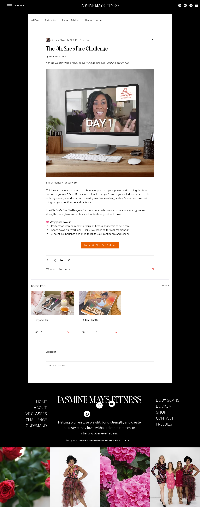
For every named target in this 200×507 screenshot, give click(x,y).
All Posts (35, 20)
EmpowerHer (41, 320)
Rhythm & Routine (93, 20)
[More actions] (152, 40)
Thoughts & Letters (71, 20)
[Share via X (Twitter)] (54, 260)
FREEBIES (164, 424)
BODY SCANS (167, 400)
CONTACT (165, 418)
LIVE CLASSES (35, 413)
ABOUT (40, 407)
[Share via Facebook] (47, 260)
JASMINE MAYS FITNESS (100, 5)
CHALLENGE (36, 419)
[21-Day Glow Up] (100, 303)
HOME (41, 401)
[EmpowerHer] (52, 303)
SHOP (161, 412)
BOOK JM (164, 406)
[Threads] (191, 5)
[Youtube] (185, 5)
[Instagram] (179, 5)
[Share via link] (68, 260)
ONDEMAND (36, 425)
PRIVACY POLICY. (124, 440)
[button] (9, 5)
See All (165, 285)
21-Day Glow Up (90, 320)
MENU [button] (19, 5)
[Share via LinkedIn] (61, 260)
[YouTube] (112, 414)
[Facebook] (87, 414)
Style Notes (50, 20)
